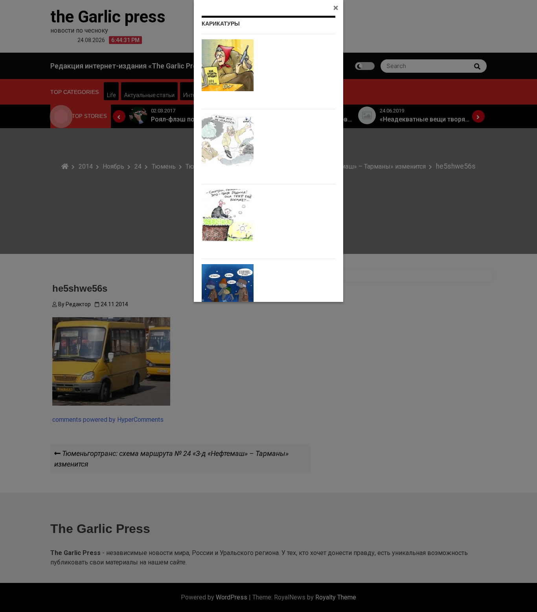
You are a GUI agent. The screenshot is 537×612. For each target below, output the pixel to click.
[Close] (335, 7)
